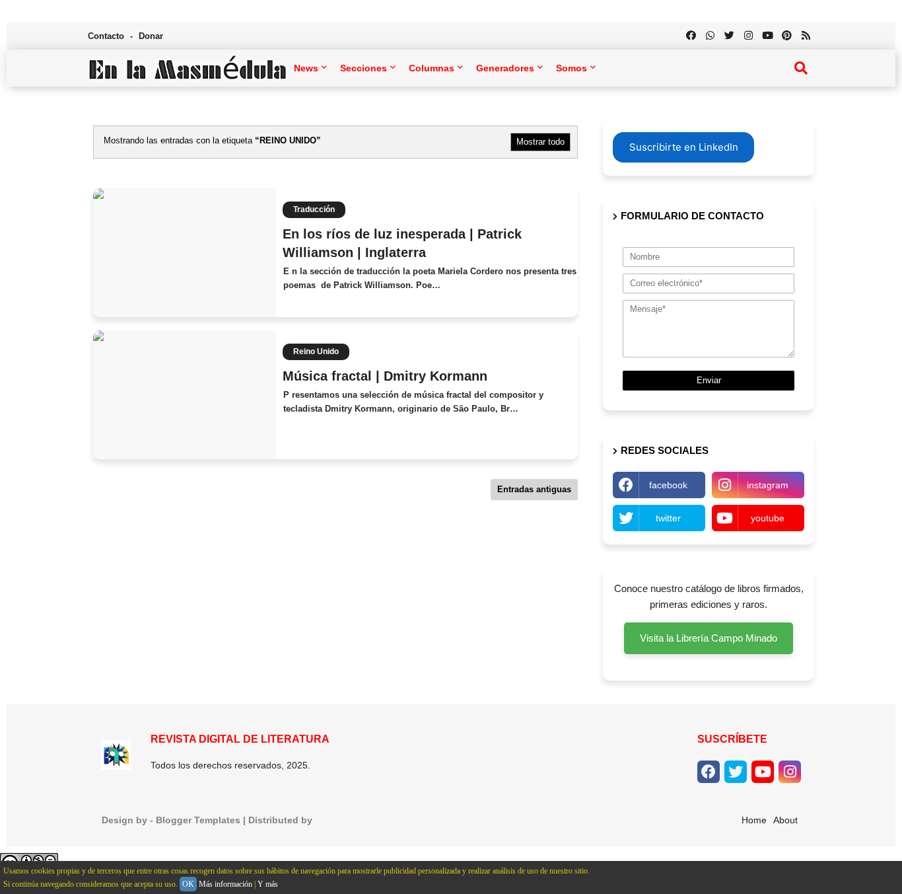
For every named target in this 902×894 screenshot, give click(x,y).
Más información (225, 884)
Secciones (363, 68)
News (306, 68)
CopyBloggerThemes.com (373, 820)
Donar (151, 36)
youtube (767, 518)
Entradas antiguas (534, 489)
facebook (668, 485)
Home (754, 820)
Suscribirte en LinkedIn (683, 147)
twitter (668, 518)
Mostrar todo (540, 142)
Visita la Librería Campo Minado (708, 638)
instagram (767, 485)
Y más (268, 884)
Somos (571, 68)
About (785, 820)
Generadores (505, 68)
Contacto (107, 36)
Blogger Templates (198, 820)
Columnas (431, 68)
